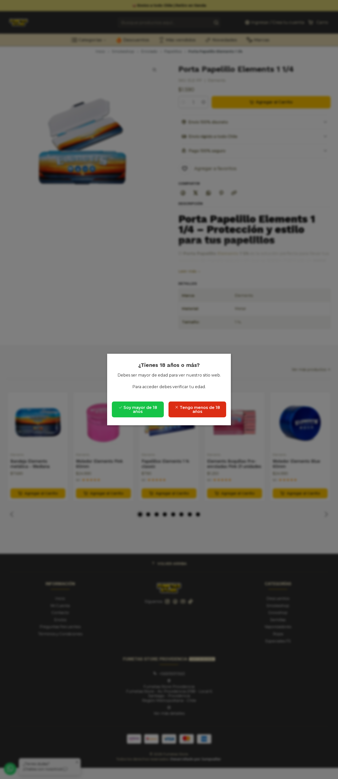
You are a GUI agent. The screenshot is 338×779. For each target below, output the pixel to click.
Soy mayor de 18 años (139, 409)
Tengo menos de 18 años (199, 409)
